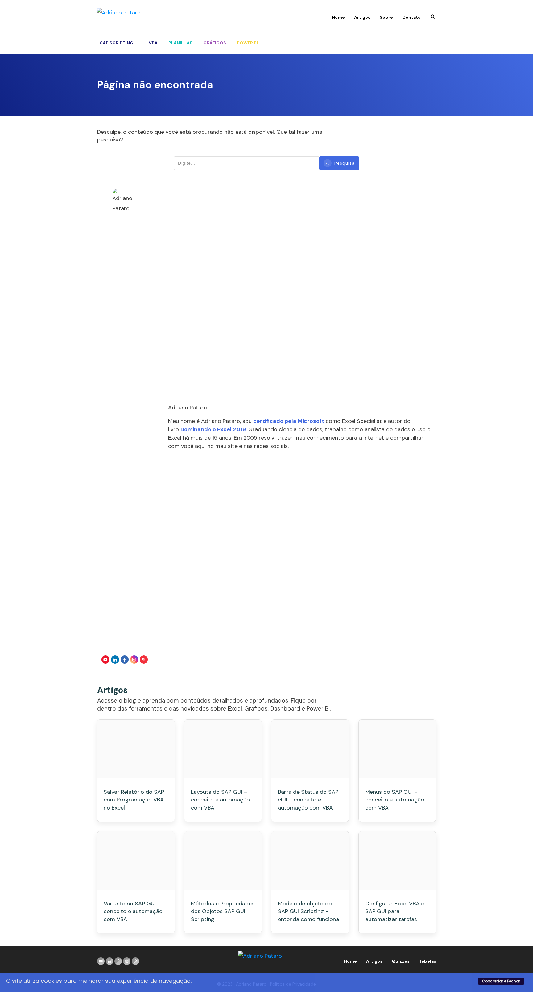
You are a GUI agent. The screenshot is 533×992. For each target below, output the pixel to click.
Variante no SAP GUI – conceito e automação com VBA (133, 911)
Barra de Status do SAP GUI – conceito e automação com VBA (308, 799)
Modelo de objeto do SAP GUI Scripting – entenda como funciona (308, 911)
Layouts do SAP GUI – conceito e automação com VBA (220, 799)
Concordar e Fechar (501, 981)
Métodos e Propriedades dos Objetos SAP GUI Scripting (222, 911)
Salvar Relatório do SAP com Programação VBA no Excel (134, 799)
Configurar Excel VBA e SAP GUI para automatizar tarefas (394, 911)
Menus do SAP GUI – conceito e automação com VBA (394, 799)
